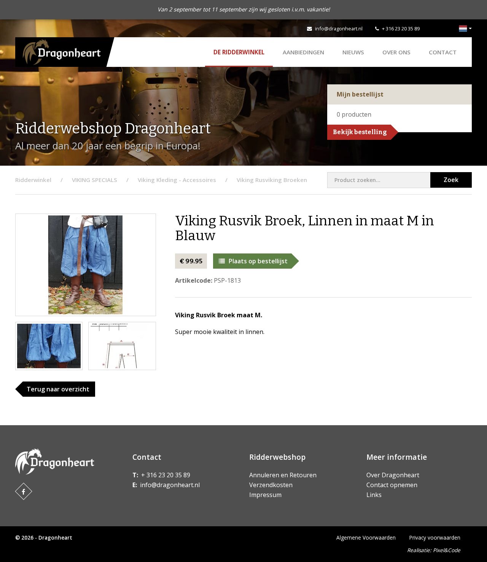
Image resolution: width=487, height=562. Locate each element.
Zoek (451, 180)
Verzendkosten (271, 485)
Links (374, 495)
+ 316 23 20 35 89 (401, 28)
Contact (443, 52)
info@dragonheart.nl (339, 28)
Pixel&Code (446, 550)
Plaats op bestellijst (258, 261)
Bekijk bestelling (360, 132)
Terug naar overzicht (58, 389)
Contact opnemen (391, 485)
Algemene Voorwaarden (366, 537)
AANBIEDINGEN (303, 52)
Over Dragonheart (392, 475)
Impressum (265, 495)
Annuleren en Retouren (283, 475)
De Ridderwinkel (238, 52)
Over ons (396, 52)
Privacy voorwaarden (434, 537)
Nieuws (353, 52)
